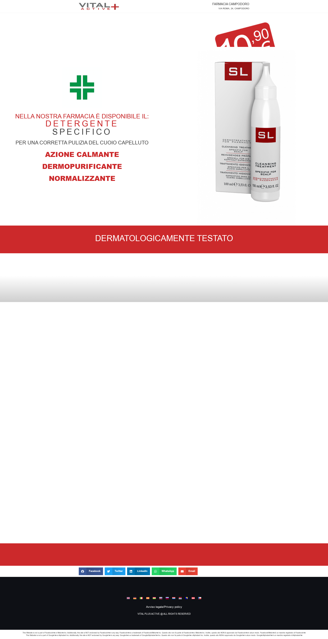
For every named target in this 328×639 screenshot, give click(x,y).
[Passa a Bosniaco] (186, 598)
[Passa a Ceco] (199, 598)
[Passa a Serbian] (180, 598)
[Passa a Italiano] (141, 598)
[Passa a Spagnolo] (148, 598)
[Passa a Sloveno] (167, 598)
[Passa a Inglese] (128, 598)
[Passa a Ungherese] (154, 598)
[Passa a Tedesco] (135, 598)
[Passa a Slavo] (161, 598)
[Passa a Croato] (173, 598)
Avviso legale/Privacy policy (164, 607)
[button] (91, 571)
